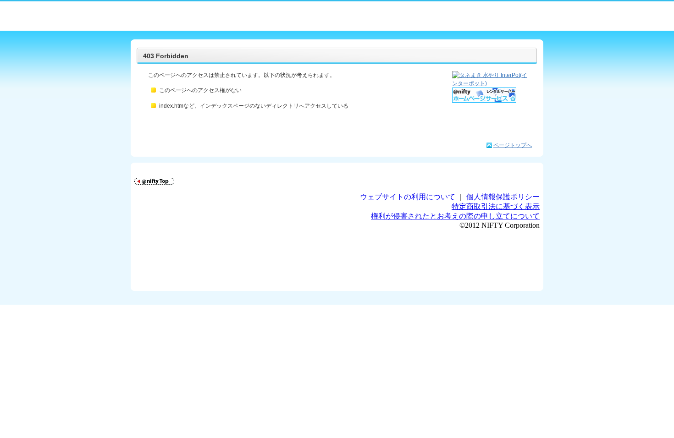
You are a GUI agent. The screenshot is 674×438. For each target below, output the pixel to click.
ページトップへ (512, 145)
